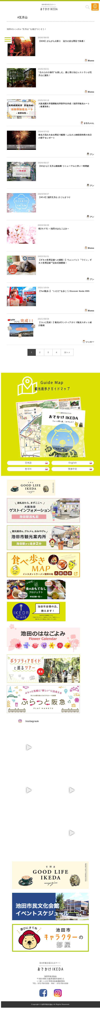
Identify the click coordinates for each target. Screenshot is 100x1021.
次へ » (67, 352)
